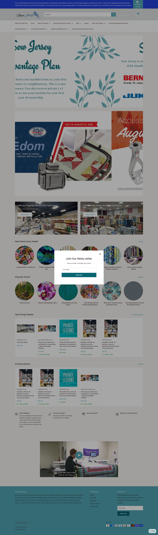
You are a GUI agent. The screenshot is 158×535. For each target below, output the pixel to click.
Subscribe (79, 275)
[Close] (100, 254)
